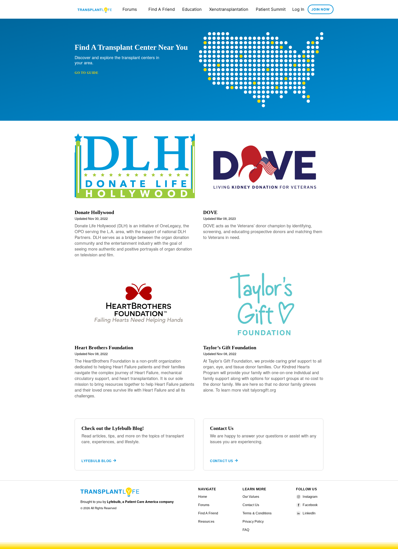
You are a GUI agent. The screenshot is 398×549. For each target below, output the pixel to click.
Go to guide (86, 72)
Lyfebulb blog (96, 461)
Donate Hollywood (94, 212)
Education (192, 9)
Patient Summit (271, 9)
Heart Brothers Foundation (104, 347)
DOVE (210, 212)
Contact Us (221, 461)
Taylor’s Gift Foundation (229, 347)
